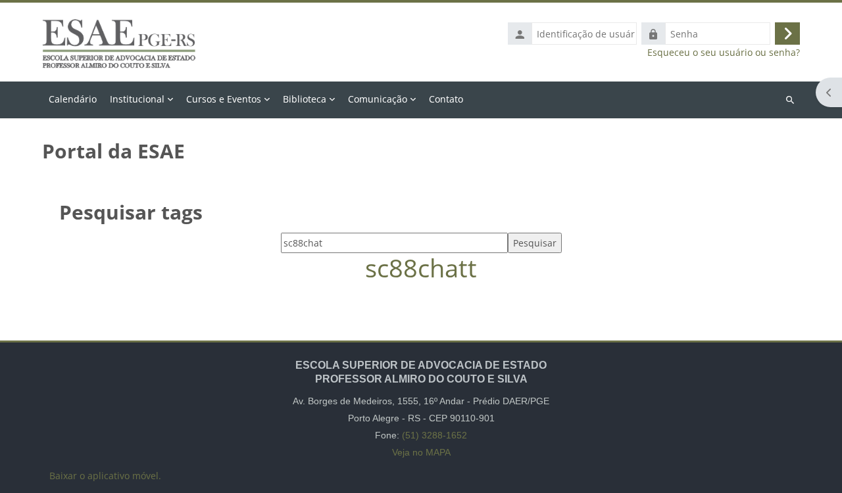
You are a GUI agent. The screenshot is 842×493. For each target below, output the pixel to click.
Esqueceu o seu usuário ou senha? (723, 53)
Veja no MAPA (421, 452)
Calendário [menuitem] (73, 99)
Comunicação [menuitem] (377, 99)
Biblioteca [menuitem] (304, 99)
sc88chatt (421, 268)
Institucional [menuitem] (137, 99)
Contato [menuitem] (446, 99)
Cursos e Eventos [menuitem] (223, 99)
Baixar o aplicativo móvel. (105, 475)
